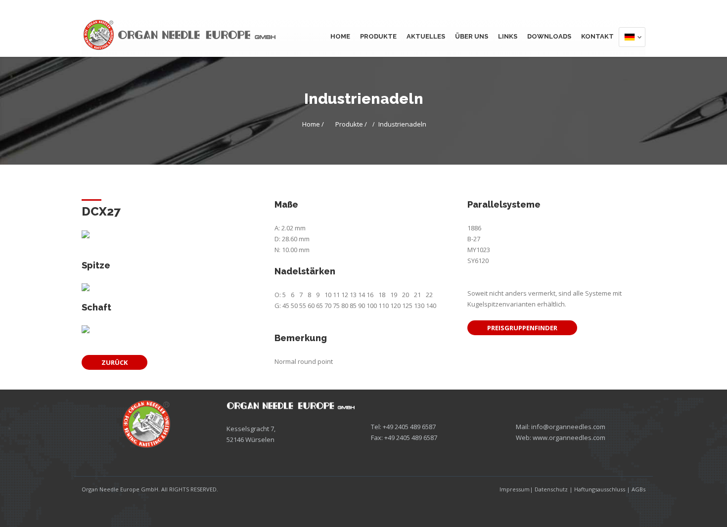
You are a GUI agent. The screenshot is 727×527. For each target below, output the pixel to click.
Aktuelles (426, 36)
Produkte (378, 36)
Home (340, 36)
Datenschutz (551, 489)
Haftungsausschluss (599, 489)
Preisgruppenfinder (522, 327)
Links (507, 36)
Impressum (515, 489)
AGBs (638, 489)
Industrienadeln (402, 124)
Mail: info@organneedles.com (560, 426)
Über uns (471, 36)
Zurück (114, 362)
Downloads (549, 36)
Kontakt (597, 36)
